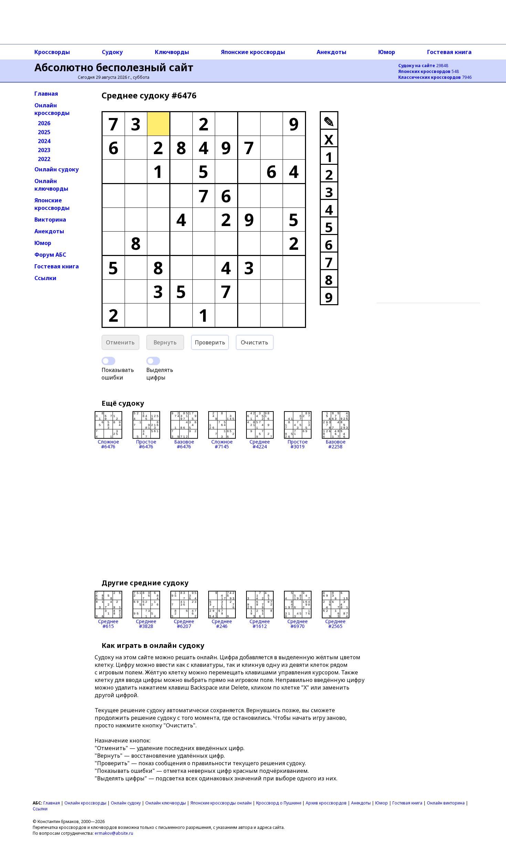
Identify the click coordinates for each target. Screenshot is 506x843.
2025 (44, 132)
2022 (44, 159)
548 (428, 71)
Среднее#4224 (260, 443)
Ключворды (172, 52)
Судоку (112, 52)
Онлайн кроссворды (52, 109)
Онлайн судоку (56, 169)
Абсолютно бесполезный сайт (113, 67)
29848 (423, 65)
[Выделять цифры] (153, 361)
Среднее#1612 (260, 623)
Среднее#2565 (335, 623)
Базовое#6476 (184, 443)
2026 (44, 123)
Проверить (210, 342)
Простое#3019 (297, 443)
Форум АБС (50, 254)
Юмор (386, 52)
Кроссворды (52, 52)
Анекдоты (331, 52)
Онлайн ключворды (51, 184)
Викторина (50, 219)
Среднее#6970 (297, 623)
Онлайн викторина (446, 803)
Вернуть (165, 342)
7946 (435, 77)
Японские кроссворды (253, 52)
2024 (44, 141)
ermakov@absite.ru (114, 833)
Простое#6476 (146, 443)
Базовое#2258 (336, 443)
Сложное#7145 (222, 443)
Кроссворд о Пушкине (278, 803)
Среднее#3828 (146, 623)
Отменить (120, 342)
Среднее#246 (222, 623)
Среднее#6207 (184, 623)
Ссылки (45, 278)
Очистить (254, 342)
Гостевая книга (449, 52)
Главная (46, 93)
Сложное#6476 (108, 443)
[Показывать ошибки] (108, 361)
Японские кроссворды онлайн (221, 803)
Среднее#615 (108, 623)
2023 (44, 150)
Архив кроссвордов (326, 803)
